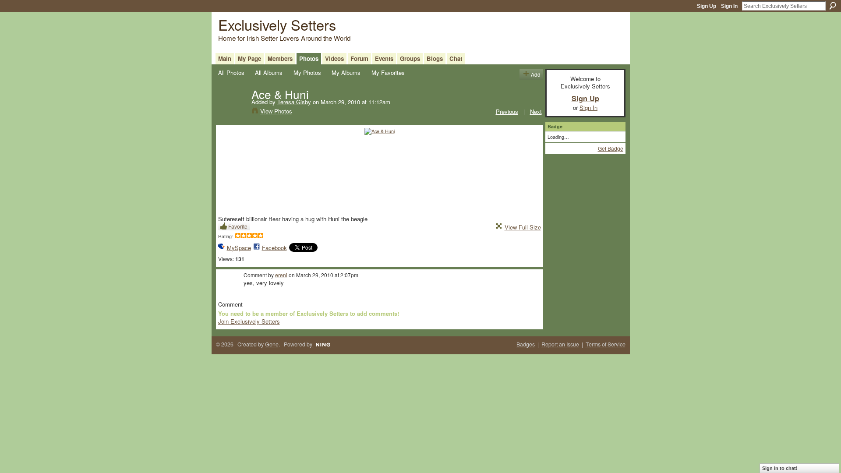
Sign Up (706, 6)
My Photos (307, 72)
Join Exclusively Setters (249, 321)
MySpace (239, 248)
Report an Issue (560, 344)
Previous (507, 111)
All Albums (269, 72)
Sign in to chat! (780, 468)
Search (832, 6)
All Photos (231, 72)
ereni (281, 275)
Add (536, 74)
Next (536, 111)
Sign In (729, 6)
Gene (272, 344)
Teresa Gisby (294, 102)
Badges (525, 344)
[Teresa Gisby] (232, 112)
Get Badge (610, 148)
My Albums (346, 72)
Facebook (274, 248)
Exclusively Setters (277, 24)
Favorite (237, 226)
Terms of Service (605, 344)
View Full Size (523, 227)
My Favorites (388, 72)
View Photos (276, 111)
